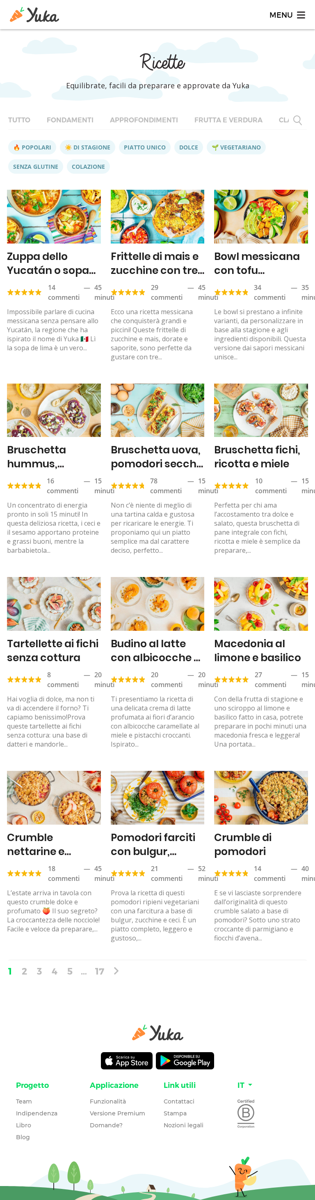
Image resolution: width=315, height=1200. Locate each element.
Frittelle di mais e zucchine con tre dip (155, 270)
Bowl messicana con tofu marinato (257, 270)
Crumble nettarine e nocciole (35, 851)
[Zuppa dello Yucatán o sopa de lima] (54, 217)
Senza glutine (35, 166)
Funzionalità (108, 1101)
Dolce (188, 147)
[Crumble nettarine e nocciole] (54, 798)
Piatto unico (145, 147)
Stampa (175, 1113)
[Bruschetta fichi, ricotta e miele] (261, 410)
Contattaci (179, 1101)
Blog (23, 1137)
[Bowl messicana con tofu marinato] (261, 217)
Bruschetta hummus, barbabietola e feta (45, 471)
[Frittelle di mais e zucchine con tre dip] (158, 217)
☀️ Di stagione (87, 147)
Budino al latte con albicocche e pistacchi (155, 658)
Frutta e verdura (228, 120)
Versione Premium (117, 1113)
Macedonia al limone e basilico (257, 651)
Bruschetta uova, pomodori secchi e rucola (156, 464)
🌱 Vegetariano (236, 147)
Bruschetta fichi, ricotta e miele (257, 457)
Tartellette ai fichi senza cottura (52, 651)
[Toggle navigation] (286, 14)
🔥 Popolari (32, 147)
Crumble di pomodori (243, 844)
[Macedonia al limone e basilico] (261, 604)
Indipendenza (36, 1113)
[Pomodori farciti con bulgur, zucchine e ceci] (158, 798)
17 (99, 971)
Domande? (106, 1125)
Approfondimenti (144, 120)
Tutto (19, 120)
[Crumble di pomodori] (261, 798)
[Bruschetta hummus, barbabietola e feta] (54, 410)
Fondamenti (70, 120)
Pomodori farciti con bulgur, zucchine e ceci (153, 851)
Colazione (88, 166)
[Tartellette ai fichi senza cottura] (54, 604)
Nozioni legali (183, 1125)
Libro (23, 1125)
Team (24, 1101)
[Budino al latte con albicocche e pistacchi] (158, 604)
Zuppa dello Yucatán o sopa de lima (48, 270)
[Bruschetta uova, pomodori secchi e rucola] (158, 410)
